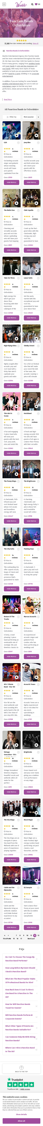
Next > (29, 939)
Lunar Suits (28, 278)
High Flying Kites (10, 346)
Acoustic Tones (29, 684)
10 (27, 935)
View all (35, 43)
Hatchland (28, 413)
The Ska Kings (9, 820)
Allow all (21, 1121)
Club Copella (28, 210)
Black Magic (28, 820)
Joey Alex (27, 142)
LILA (5, 142)
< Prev (8, 935)
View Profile (11, 182)
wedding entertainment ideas (13, 84)
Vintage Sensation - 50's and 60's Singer (10, 754)
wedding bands (34, 64)
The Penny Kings (10, 481)
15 (14, 939)
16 (17, 939)
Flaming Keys (29, 549)
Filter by (12, 117)
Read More (8, 100)
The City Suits (9, 549)
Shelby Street (29, 346)
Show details (21, 1114)
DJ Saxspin (28, 888)
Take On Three (9, 278)
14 (10, 939)
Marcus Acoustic (30, 617)
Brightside (28, 752)
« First (4, 935)
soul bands (6, 69)
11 (31, 935)
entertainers (6, 86)
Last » (33, 939)
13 (38, 935)
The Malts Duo (9, 210)
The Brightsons (30, 481)
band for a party (14, 74)
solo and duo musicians (25, 66)
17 (21, 939)
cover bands (10, 66)
